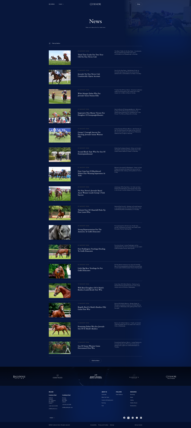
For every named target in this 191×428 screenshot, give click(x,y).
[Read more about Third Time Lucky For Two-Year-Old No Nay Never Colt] (95, 57)
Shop (138, 4)
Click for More (95, 360)
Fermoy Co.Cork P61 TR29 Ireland (64, 399)
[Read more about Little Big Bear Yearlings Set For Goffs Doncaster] (95, 271)
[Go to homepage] (95, 4)
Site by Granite (138, 425)
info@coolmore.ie (53, 408)
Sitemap (112, 425)
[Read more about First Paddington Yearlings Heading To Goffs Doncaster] (95, 251)
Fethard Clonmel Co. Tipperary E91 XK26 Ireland (52, 400)
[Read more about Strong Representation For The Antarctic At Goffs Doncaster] (95, 232)
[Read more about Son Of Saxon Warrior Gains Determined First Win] (95, 347)
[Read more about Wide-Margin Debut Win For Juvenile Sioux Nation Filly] (95, 96)
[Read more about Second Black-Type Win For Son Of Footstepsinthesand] (95, 154)
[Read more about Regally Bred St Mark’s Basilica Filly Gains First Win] (95, 310)
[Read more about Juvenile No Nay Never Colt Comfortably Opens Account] (95, 77)
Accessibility (93, 425)
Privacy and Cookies (103, 425)
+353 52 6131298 (53, 406)
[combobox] (61, 4)
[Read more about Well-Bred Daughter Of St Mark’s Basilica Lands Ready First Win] (95, 290)
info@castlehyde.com (67, 407)
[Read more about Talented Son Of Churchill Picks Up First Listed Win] (95, 213)
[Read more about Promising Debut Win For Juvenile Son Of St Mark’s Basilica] (95, 329)
